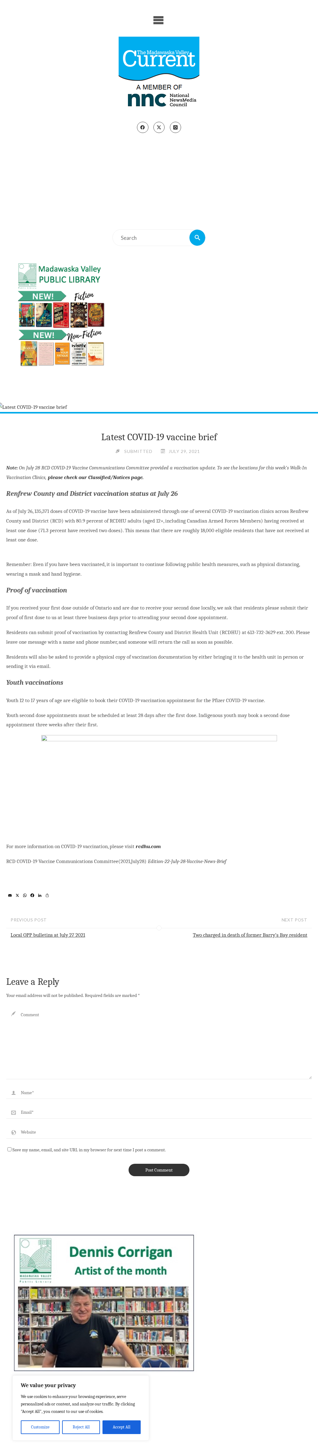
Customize (40, 1427)
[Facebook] (142, 127)
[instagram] (175, 127)
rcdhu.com (147, 846)
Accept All (121, 1427)
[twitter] (159, 127)
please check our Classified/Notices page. (95, 477)
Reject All (81, 1427)
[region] (80, 1408)
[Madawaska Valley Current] (159, 74)
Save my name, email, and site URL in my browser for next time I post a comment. (89, 1150)
